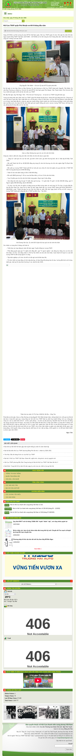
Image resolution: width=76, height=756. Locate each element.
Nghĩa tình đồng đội (13, 476)
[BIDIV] (35, 571)
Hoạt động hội (38, 470)
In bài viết (68, 31)
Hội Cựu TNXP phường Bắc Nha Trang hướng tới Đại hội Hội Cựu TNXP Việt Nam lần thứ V (31, 462)
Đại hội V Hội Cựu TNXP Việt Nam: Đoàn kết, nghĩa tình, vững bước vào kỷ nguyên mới (30, 458)
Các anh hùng (10, 497)
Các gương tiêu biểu (13, 494)
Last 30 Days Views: (11, 698)
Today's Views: (9, 696)
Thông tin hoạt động (13, 473)
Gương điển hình (38, 491)
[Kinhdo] (22, 561)
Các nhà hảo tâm (12, 485)
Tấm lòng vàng (38, 482)
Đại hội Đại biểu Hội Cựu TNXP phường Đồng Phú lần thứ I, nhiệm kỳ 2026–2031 (27, 450)
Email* (71, 743)
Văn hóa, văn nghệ (12, 479)
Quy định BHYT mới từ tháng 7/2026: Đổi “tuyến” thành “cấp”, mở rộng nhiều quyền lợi (40, 521)
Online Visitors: (10, 693)
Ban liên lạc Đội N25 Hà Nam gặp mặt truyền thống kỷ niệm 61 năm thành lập (26, 446)
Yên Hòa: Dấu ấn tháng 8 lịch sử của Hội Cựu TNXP (19, 454)
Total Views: (9, 700)
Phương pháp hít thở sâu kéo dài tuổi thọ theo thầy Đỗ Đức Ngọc (33, 539)
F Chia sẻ (7, 439)
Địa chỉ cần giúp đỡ (12, 488)
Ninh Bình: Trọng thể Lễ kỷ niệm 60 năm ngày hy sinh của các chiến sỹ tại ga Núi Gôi (29, 466)
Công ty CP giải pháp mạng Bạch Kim (61, 752)
